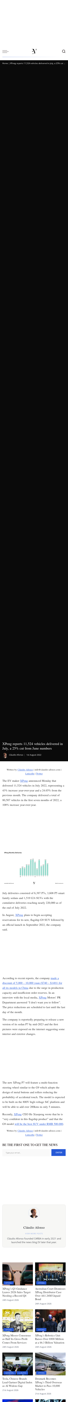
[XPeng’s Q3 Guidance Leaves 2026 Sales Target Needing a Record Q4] (17, 1273)
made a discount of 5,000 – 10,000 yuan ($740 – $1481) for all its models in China (32, 983)
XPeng (24, 781)
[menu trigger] (6, 51)
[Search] (64, 51)
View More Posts (34, 1233)
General (9, 1372)
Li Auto (22, 1372)
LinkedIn (29, 773)
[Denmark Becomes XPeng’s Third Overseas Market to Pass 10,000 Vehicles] (50, 1364)
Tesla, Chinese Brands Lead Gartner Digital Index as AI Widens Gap (17, 1382)
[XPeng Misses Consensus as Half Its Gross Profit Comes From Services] (17, 1320)
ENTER (59, 1152)
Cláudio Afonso (16, 754)
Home (5, 63)
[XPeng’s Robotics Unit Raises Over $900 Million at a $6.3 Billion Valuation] (50, 1320)
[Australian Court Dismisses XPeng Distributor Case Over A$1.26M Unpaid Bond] (50, 1273)
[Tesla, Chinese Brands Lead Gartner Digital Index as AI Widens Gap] (17, 1364)
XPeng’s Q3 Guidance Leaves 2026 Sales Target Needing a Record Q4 (16, 1292)
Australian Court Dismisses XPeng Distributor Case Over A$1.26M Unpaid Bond (50, 1294)
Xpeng (8, 1282)
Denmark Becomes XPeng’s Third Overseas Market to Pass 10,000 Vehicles (48, 1384)
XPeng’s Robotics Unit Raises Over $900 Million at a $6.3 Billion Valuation (49, 1339)
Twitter (39, 773)
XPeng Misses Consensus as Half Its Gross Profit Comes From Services (16, 1339)
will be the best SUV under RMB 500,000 (39, 1124)
